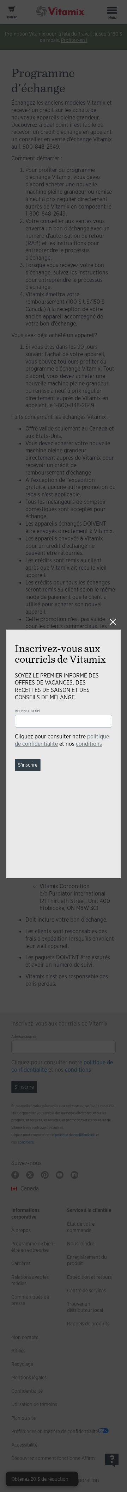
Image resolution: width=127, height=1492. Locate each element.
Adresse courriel (27, 710)
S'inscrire (27, 765)
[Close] (113, 622)
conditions (89, 744)
